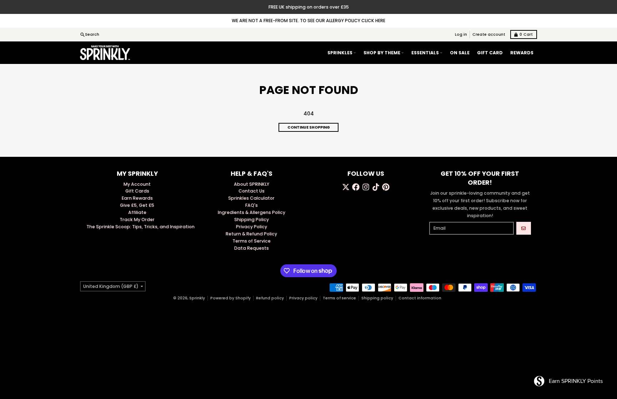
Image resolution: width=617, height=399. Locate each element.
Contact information (419, 298)
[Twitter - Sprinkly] (346, 187)
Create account (488, 34)
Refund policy (270, 298)
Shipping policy (377, 298)
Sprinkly (197, 298)
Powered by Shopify (230, 298)
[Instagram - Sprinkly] (366, 187)
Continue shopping (308, 127)
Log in (461, 34)
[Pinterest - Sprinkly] (386, 187)
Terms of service (339, 298)
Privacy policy (303, 298)
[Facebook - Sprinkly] (356, 187)
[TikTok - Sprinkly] (376, 187)
